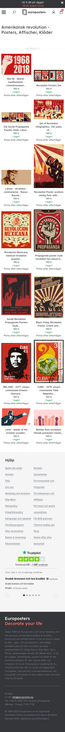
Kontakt (9, 474)
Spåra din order (13, 468)
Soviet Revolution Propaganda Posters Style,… (16, 322)
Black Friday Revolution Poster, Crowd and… (49, 324)
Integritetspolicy (14, 512)
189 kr (16, 88)
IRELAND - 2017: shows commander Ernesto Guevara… (16, 390)
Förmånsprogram (14, 524)
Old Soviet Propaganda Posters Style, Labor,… (16, 128)
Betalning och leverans (17, 493)
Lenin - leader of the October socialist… (16, 431)
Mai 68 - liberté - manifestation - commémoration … (16, 82)
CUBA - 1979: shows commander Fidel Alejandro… (48, 390)
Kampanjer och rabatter (18, 518)
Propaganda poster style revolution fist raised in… (48, 257)
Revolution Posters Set (48, 85)
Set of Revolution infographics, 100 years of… (49, 126)
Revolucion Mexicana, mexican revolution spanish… (16, 255)
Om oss (9, 487)
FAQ (7, 480)
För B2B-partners (43, 518)
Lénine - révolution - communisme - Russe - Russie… (16, 192)
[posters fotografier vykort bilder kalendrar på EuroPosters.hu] (34, 12)
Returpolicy (11, 505)
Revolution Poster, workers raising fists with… (49, 193)
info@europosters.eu (22, 697)
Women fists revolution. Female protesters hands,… (49, 431)
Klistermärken (12, 543)
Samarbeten (40, 474)
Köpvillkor (10, 499)
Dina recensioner (14, 531)
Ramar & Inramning (15, 537)
